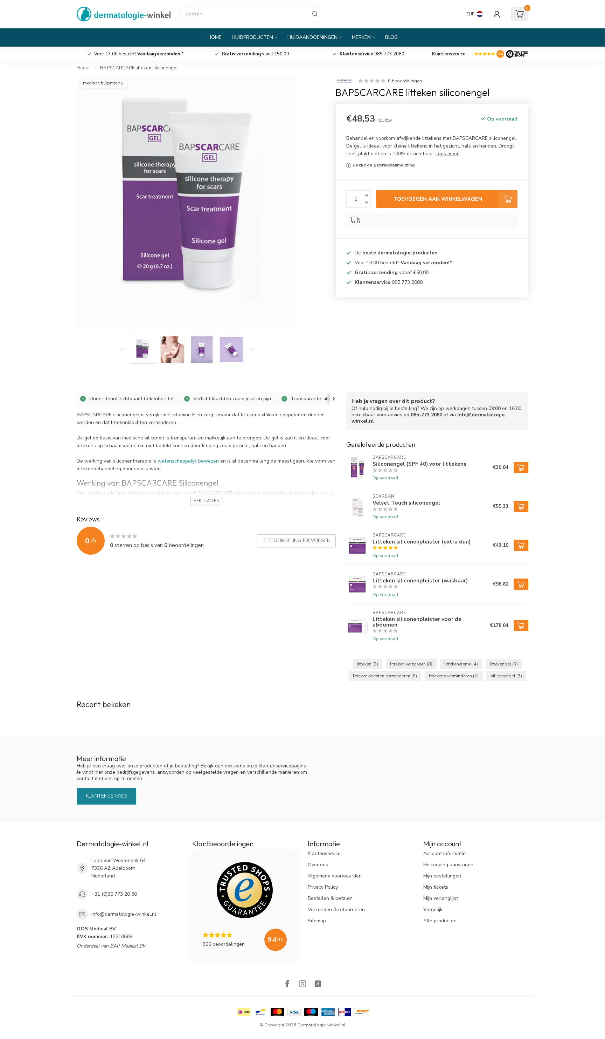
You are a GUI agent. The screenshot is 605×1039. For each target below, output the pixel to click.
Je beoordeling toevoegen (296, 541)
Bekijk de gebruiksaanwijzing (384, 165)
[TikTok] (317, 984)
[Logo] (517, 54)
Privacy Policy (323, 887)
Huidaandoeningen (312, 37)
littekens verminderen (454, 676)
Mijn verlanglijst (440, 898)
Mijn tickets (435, 887)
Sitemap (317, 920)
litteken (367, 664)
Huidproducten (252, 37)
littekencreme (461, 664)
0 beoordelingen (405, 81)
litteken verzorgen (411, 664)
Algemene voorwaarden (335, 876)
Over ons (318, 864)
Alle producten (440, 920)
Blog (391, 37)
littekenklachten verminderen (385, 676)
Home (215, 37)
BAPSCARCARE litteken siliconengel (139, 68)
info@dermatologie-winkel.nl (123, 914)
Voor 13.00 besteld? (255, 54)
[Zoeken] (315, 14)
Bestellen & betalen (330, 898)
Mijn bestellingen (442, 876)
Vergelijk (433, 909)
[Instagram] (302, 984)
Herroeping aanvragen (448, 864)
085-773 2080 (426, 414)
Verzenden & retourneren (336, 909)
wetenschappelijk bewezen (188, 461)
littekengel (504, 664)
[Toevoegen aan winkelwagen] (521, 467)
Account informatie (444, 853)
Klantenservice (449, 54)
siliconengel (506, 676)
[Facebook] (287, 984)
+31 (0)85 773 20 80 (114, 894)
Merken (361, 37)
